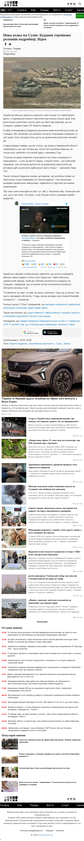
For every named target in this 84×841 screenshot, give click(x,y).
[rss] (74, 3)
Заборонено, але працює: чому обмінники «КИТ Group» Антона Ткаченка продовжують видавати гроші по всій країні (39, 729)
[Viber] (14, 44)
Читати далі (42, 622)
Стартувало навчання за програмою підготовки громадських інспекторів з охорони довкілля (44, 654)
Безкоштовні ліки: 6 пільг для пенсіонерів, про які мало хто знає (20, 25)
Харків (80, 10)
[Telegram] (10, 44)
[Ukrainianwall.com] (11, 3)
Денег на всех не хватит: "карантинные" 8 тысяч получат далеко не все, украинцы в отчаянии (61, 25)
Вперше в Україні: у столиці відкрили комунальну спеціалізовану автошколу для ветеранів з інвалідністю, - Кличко (43, 708)
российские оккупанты (41, 343)
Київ (33, 10)
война (67, 343)
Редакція (49, 830)
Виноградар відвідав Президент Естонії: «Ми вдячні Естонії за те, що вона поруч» (43, 702)
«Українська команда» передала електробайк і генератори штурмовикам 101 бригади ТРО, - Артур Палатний (45, 647)
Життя (56, 10)
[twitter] (71, 3)
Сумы (59, 343)
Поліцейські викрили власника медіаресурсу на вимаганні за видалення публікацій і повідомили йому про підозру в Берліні (44, 668)
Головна (21, 10)
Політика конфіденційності (31, 830)
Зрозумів (79, 16)
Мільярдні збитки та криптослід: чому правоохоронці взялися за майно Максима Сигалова (43, 722)
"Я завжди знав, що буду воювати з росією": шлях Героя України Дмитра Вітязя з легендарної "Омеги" (43, 715)
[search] (79, 4)
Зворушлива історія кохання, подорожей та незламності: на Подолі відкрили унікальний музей (41, 661)
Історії (68, 10)
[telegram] (67, 3)
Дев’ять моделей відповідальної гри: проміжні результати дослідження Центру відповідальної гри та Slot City (41, 675)
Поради (44, 10)
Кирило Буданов (18, 343)
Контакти (60, 830)
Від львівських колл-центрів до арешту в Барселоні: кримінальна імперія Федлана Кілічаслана (44, 696)
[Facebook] (5, 44)
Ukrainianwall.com (45, 835)
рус (9, 10)
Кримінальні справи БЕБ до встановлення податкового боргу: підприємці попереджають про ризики (39, 689)
